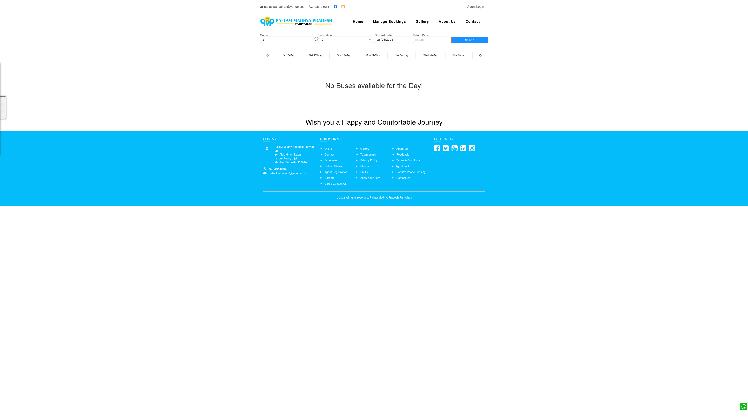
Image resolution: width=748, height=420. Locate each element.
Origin (264, 35)
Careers (329, 178)
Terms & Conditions (408, 160)
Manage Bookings (389, 21)
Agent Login (475, 6)
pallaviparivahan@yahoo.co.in (284, 6)
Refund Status (333, 166)
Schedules (330, 160)
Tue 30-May (401, 55)
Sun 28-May (344, 55)
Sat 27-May (315, 55)
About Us (447, 21)
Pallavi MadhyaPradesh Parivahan (391, 197)
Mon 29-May (373, 55)
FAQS (364, 172)
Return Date (420, 35)
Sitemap (365, 166)
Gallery (422, 21)
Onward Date (383, 35)
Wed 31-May (430, 55)
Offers (328, 148)
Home (358, 21)
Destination (325, 35)
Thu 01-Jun (459, 55)
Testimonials (368, 154)
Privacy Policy (368, 160)
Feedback (402, 154)
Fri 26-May (289, 55)
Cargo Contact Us (335, 184)
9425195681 (320, 6)
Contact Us (403, 178)
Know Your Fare (370, 178)
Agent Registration (335, 172)
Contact (473, 21)
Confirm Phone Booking (411, 172)
